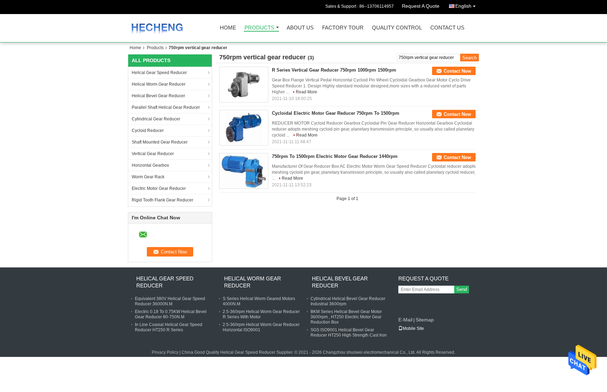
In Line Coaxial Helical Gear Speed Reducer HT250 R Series (168, 327)
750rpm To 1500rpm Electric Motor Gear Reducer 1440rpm (335, 156)
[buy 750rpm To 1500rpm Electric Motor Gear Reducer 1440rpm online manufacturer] (243, 171)
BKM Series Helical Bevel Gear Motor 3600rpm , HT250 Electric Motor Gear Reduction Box (346, 317)
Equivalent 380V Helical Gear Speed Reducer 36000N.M (170, 301)
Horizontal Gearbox (150, 165)
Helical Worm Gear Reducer (158, 84)
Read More (306, 91)
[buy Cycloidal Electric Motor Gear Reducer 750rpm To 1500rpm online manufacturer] (243, 128)
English (463, 6)
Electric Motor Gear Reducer (159, 188)
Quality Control (397, 28)
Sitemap (425, 320)
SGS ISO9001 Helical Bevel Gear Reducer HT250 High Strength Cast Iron (349, 332)
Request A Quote (420, 6)
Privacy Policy (165, 352)
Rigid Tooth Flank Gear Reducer (162, 200)
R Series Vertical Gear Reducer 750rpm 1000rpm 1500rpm (334, 70)
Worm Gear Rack (148, 176)
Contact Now (457, 71)
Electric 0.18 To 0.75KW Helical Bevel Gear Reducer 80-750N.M (171, 314)
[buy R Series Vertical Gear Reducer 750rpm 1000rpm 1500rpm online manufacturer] (243, 84)
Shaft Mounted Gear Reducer (160, 142)
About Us (300, 28)
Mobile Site (413, 328)
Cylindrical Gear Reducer (156, 119)
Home (228, 28)
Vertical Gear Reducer (153, 153)
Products (259, 28)
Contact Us (447, 28)
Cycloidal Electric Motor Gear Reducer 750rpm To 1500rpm (335, 113)
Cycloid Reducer (148, 130)
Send (461, 289)
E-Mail (405, 320)
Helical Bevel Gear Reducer (158, 95)
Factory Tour (343, 28)
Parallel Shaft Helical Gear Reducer (166, 107)
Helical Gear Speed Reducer (159, 72)
